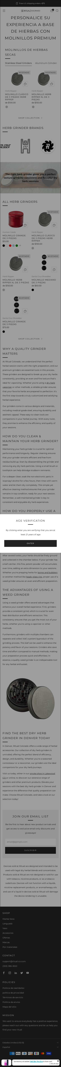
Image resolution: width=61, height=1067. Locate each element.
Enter (30, 543)
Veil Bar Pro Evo (36, 1061)
